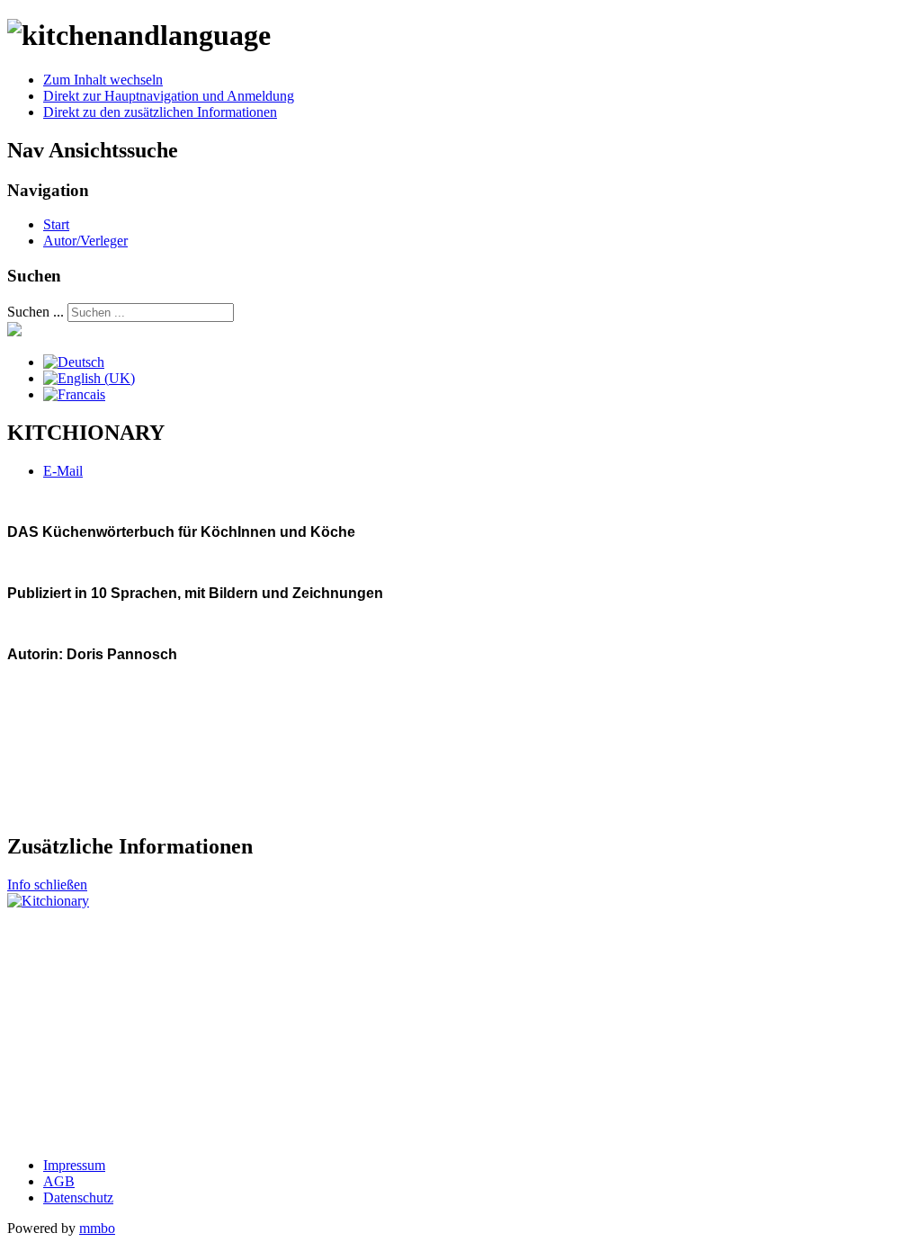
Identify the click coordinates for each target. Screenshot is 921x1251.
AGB (59, 1181)
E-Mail (63, 470)
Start (56, 224)
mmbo (97, 1228)
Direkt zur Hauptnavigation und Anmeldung (168, 95)
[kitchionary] (48, 900)
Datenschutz (78, 1197)
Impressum (74, 1165)
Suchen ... (35, 311)
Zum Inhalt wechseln (103, 79)
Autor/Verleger (85, 240)
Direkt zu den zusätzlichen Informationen (160, 112)
